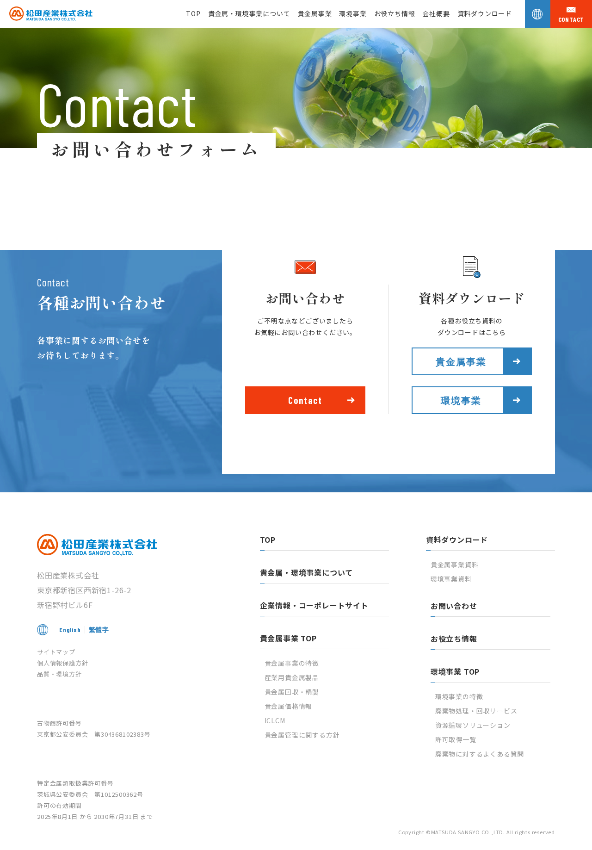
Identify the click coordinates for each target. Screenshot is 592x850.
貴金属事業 (314, 13)
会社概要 (436, 13)
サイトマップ (56, 651)
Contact (305, 400)
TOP (193, 13)
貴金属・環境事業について (249, 13)
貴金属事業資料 (455, 564)
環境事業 (352, 13)
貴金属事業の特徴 (292, 663)
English (70, 629)
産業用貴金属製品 (292, 677)
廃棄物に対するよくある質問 (479, 753)
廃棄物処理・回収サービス (476, 710)
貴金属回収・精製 (292, 691)
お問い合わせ (454, 605)
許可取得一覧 (455, 739)
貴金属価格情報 (289, 706)
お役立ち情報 (394, 13)
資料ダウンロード (484, 13)
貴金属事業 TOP (288, 638)
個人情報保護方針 (62, 662)
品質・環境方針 (59, 674)
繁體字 (99, 629)
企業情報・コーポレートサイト (314, 605)
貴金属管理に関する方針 (302, 734)
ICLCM (275, 720)
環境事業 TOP (455, 671)
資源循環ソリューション (473, 725)
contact (571, 19)
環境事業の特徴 (459, 696)
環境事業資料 (451, 578)
